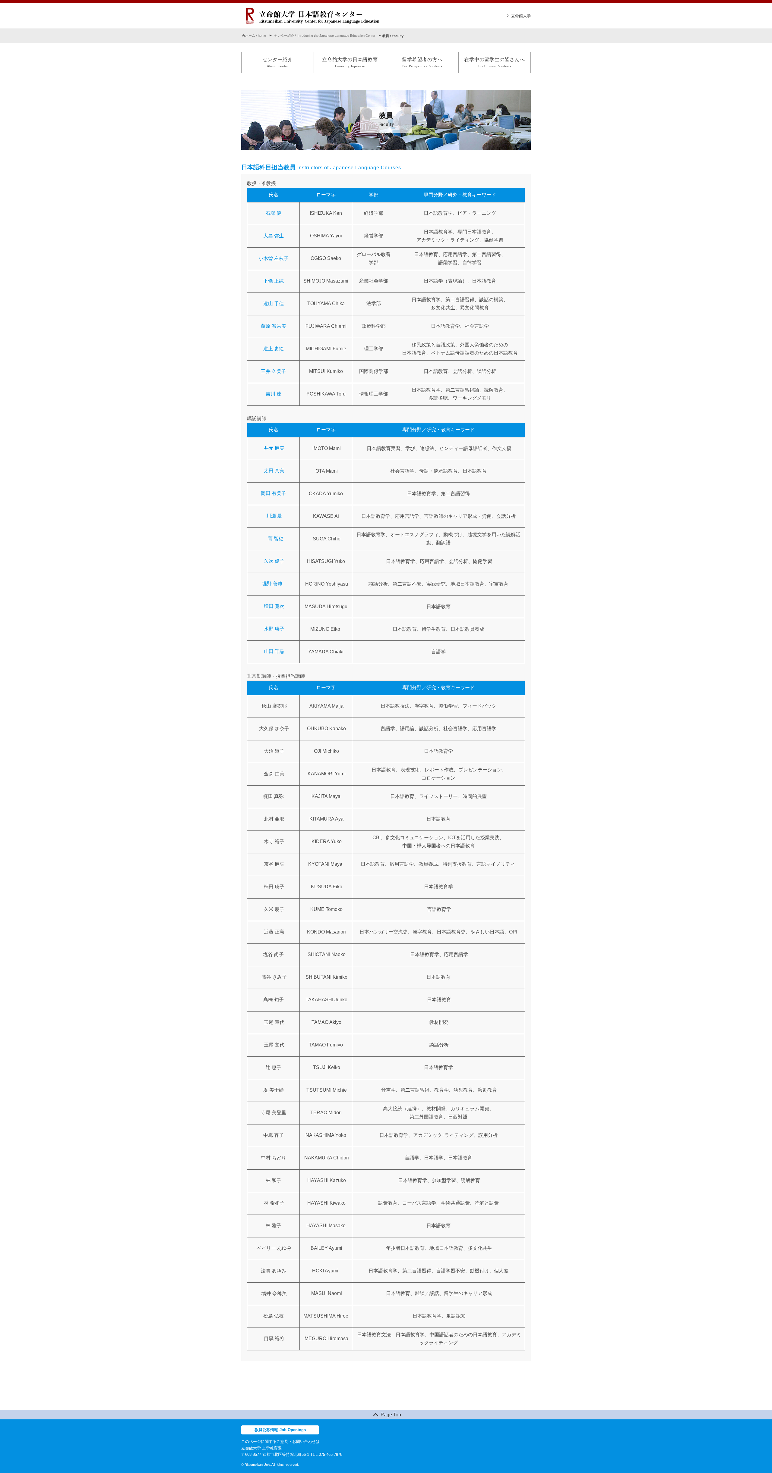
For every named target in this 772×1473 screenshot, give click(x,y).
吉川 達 (273, 393)
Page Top (391, 1414)
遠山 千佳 (273, 303)
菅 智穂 (275, 538)
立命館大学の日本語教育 (350, 62)
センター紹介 (277, 62)
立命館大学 (521, 16)
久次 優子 (274, 561)
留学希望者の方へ (422, 62)
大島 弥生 (273, 235)
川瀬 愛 (273, 516)
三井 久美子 (273, 371)
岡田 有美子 (273, 493)
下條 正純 (273, 280)
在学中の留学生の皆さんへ (494, 62)
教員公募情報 (280, 1430)
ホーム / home (255, 36)
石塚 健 (273, 213)
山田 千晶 (274, 651)
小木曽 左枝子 (273, 258)
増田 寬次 (274, 606)
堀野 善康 (272, 583)
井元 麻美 (274, 448)
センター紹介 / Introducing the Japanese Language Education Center (324, 36)
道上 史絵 (273, 348)
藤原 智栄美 (273, 326)
